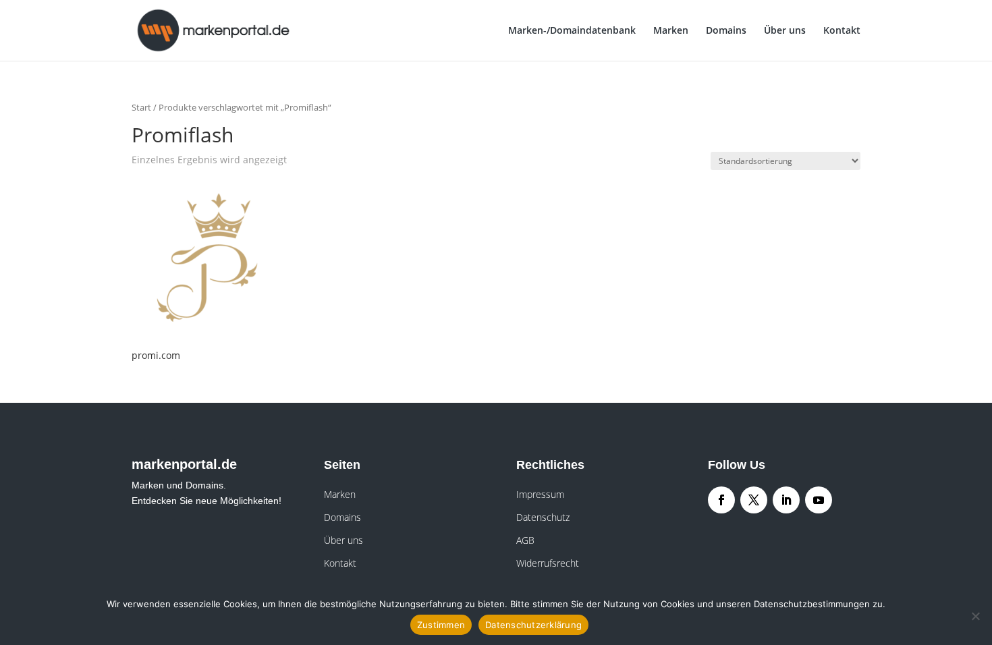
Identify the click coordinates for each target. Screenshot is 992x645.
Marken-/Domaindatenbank (572, 31)
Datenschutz (543, 517)
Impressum (540, 494)
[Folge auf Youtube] (818, 499)
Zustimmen (441, 624)
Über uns (785, 31)
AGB (525, 540)
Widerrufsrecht (547, 563)
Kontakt (841, 31)
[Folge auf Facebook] (721, 499)
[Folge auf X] (753, 499)
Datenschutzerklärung (533, 624)
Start (141, 107)
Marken (670, 31)
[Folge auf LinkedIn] (786, 499)
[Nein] (975, 616)
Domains (726, 31)
